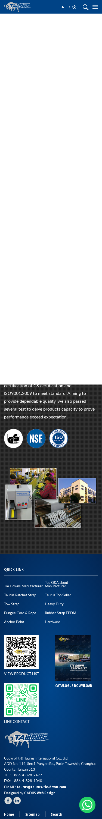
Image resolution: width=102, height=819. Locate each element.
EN (62, 6)
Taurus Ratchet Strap (20, 595)
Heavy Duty (54, 604)
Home (9, 814)
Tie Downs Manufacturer (23, 586)
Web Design (46, 792)
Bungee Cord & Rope (20, 613)
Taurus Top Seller (58, 595)
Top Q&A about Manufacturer (56, 584)
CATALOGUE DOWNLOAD (73, 685)
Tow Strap (11, 604)
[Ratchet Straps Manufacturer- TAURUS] (27, 6)
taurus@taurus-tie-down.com (41, 786)
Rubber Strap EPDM (60, 613)
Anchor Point (14, 622)
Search (56, 814)
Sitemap (32, 814)
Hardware (52, 622)
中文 (72, 6)
